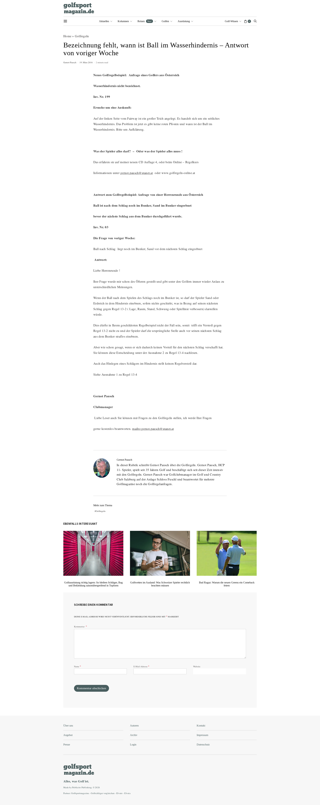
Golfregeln (82, 36)
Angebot (67, 735)
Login (133, 744)
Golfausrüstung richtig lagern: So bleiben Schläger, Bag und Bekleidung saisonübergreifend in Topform (93, 584)
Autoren (134, 725)
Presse (66, 744)
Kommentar (79, 626)
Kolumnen (123, 21)
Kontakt (201, 725)
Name (77, 666)
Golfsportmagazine (80, 793)
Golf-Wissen (231, 21)
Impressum (202, 735)
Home (67, 36)
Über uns (68, 725)
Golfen (165, 21)
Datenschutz (203, 744)
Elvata (127, 793)
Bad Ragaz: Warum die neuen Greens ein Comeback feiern (226, 584)
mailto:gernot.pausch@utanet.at (153, 429)
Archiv (133, 735)
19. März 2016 (86, 62)
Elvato (119, 793)
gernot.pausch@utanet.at (136, 173)
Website (196, 666)
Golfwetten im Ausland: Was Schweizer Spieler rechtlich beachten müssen (160, 584)
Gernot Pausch (69, 62)
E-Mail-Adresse (141, 666)
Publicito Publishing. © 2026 (86, 787)
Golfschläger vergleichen (102, 793)
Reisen (145, 21)
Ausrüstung (184, 21)
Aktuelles (104, 21)
